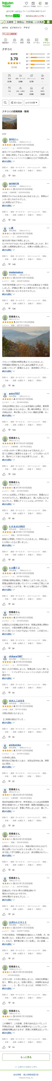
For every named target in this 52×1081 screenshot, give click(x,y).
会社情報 (17, 1075)
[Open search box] (5, 103)
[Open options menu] (48, 139)
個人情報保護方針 (31, 1075)
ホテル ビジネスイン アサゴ (15, 27)
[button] (9, 122)
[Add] (46, 29)
